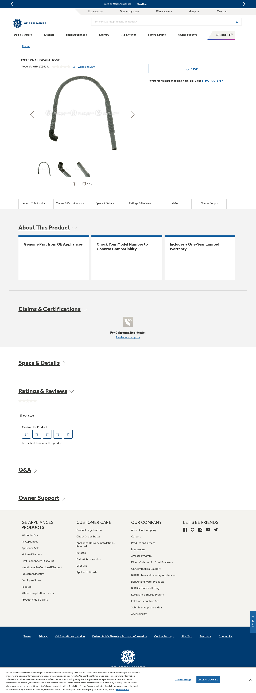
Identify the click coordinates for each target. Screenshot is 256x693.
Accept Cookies (208, 679)
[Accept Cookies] (250, 680)
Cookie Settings (183, 679)
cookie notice (122, 689)
